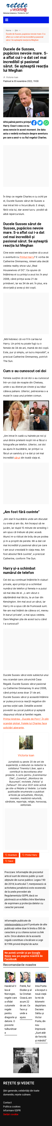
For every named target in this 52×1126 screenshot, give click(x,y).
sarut (10, 861)
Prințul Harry (27, 257)
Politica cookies (12, 1106)
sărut (17, 457)
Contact (7, 1102)
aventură (12, 855)
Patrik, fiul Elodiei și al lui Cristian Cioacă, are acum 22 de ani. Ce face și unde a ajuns (26, 1002)
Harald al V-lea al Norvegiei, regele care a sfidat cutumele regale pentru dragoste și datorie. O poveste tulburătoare (11, 1009)
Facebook (11, 959)
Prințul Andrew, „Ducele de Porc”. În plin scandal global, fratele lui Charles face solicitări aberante (26, 723)
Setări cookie (10, 1114)
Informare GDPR (12, 1110)
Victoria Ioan (12, 77)
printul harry (31, 855)
